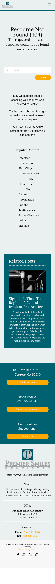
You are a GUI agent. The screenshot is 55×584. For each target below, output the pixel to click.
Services (33, 215)
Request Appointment (27, 409)
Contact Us (27, 436)
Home (22, 184)
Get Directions (27, 382)
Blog (29, 168)
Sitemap (24, 225)
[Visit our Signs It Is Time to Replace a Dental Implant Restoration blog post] (27, 293)
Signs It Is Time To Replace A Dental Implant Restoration (26, 302)
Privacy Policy (23, 550)
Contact (24, 173)
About (22, 168)
